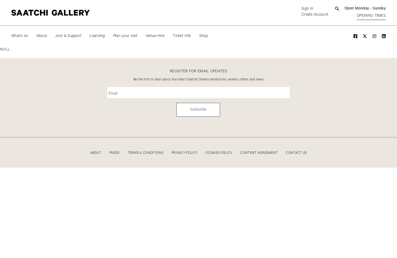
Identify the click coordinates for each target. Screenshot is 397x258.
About (41, 36)
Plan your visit (125, 36)
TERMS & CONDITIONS (145, 153)
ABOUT (96, 153)
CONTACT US (296, 153)
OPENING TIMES (371, 15)
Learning (97, 36)
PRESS (114, 153)
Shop (203, 36)
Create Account (314, 14)
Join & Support (68, 36)
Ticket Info (182, 36)
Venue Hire (155, 36)
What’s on (19, 36)
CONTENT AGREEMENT (259, 153)
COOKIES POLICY (219, 153)
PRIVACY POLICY (184, 153)
